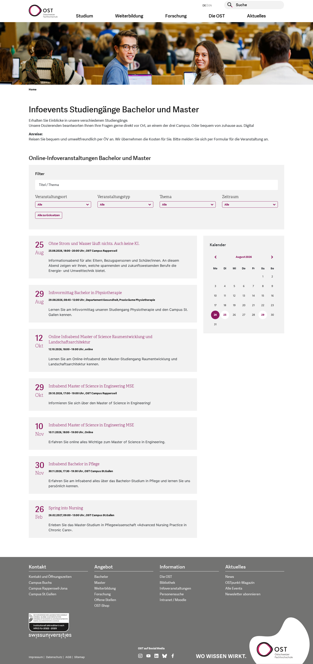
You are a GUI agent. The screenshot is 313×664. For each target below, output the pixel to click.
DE (204, 5)
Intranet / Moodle (173, 600)
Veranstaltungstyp (114, 196)
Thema (166, 196)
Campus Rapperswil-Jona (48, 588)
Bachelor (101, 576)
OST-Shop (101, 605)
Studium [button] (84, 16)
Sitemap (79, 657)
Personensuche (172, 594)
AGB (68, 657)
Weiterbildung (105, 588)
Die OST (166, 576)
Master (99, 582)
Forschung (102, 594)
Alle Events (233, 588)
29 (262, 315)
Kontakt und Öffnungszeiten (50, 576)
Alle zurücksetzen (48, 215)
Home (32, 89)
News (229, 576)
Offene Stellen (105, 600)
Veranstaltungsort (51, 196)
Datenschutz (54, 657)
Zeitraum (230, 196)
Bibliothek (167, 582)
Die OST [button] (217, 16)
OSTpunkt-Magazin (239, 582)
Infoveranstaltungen (175, 588)
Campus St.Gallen (42, 594)
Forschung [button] (176, 16)
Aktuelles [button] (256, 16)
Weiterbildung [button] (129, 16)
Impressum (36, 657)
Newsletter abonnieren (242, 594)
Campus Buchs (40, 582)
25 (224, 315)
